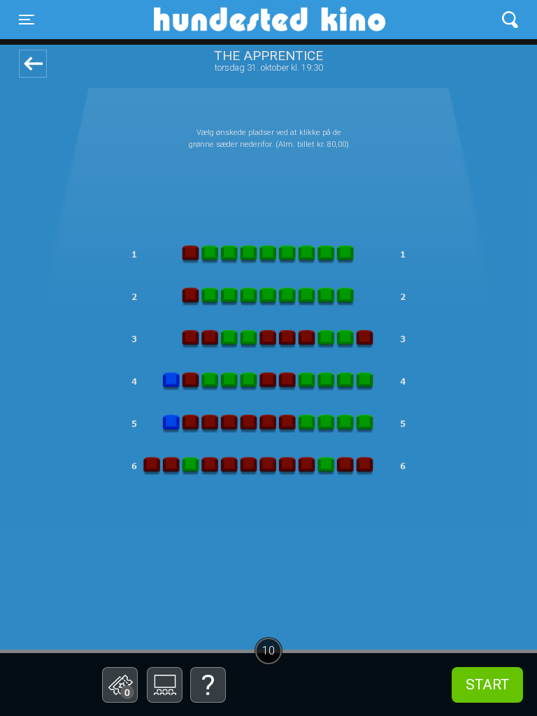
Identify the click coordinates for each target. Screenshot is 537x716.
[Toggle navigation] (510, 19)
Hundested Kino (202, 19)
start (487, 684)
